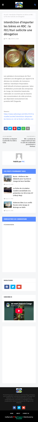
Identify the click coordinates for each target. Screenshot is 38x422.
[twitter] (13, 287)
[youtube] (19, 287)
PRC (6, 38)
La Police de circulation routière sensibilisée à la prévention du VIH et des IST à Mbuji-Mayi (23, 191)
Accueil (6, 14)
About (18, 413)
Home (11, 413)
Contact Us (26, 413)
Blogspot (20, 417)
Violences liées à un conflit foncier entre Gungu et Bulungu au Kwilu (22, 205)
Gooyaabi (19, 418)
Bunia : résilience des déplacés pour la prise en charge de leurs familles (22, 179)
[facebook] (6, 287)
